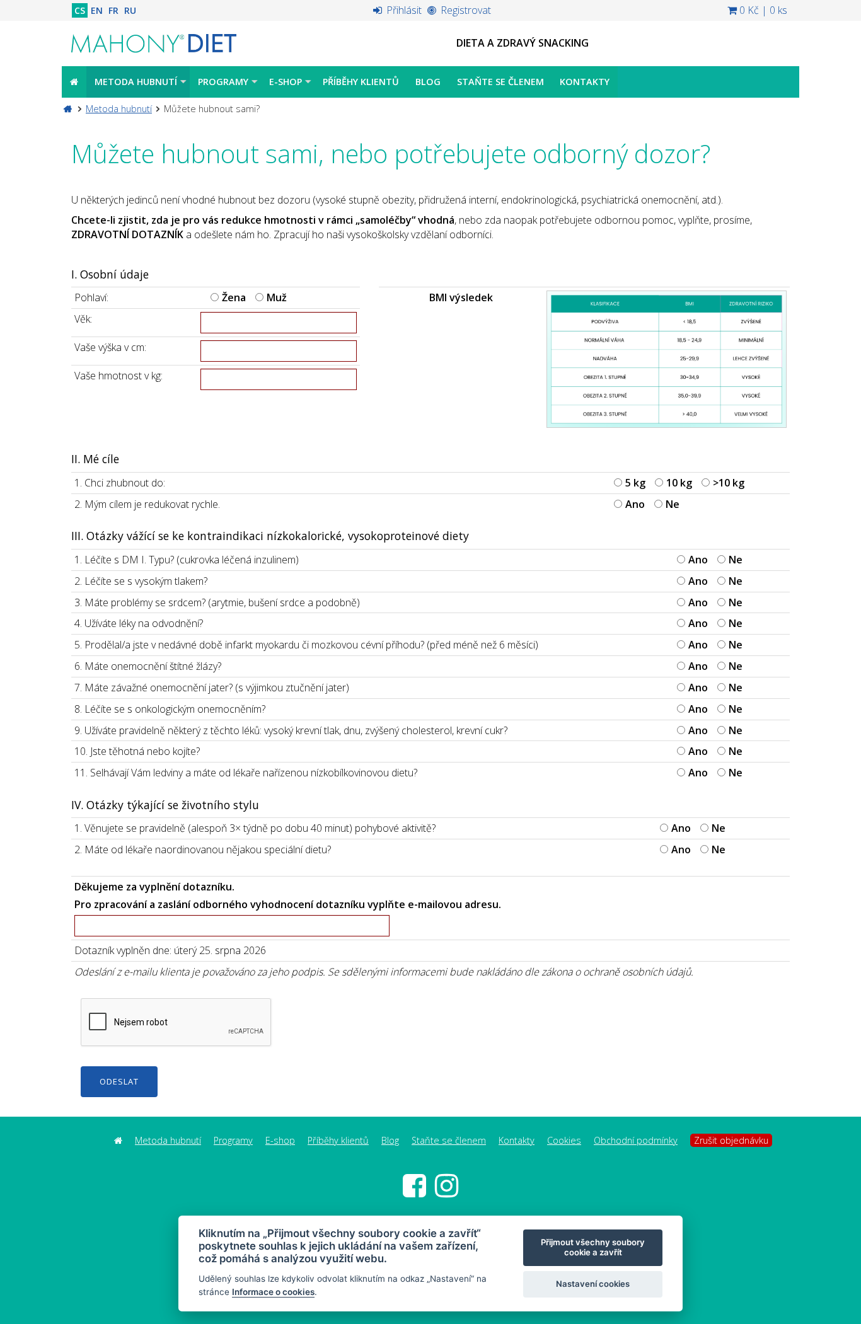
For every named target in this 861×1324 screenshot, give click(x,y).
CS (79, 10)
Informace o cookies (273, 1292)
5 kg (635, 483)
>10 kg (728, 483)
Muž (277, 297)
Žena (234, 297)
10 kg (679, 483)
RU (130, 10)
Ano (635, 504)
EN (97, 10)
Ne (672, 504)
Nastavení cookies (593, 1284)
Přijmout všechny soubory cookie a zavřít (593, 1247)
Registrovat (464, 10)
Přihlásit (403, 10)
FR (113, 10)
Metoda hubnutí (119, 109)
